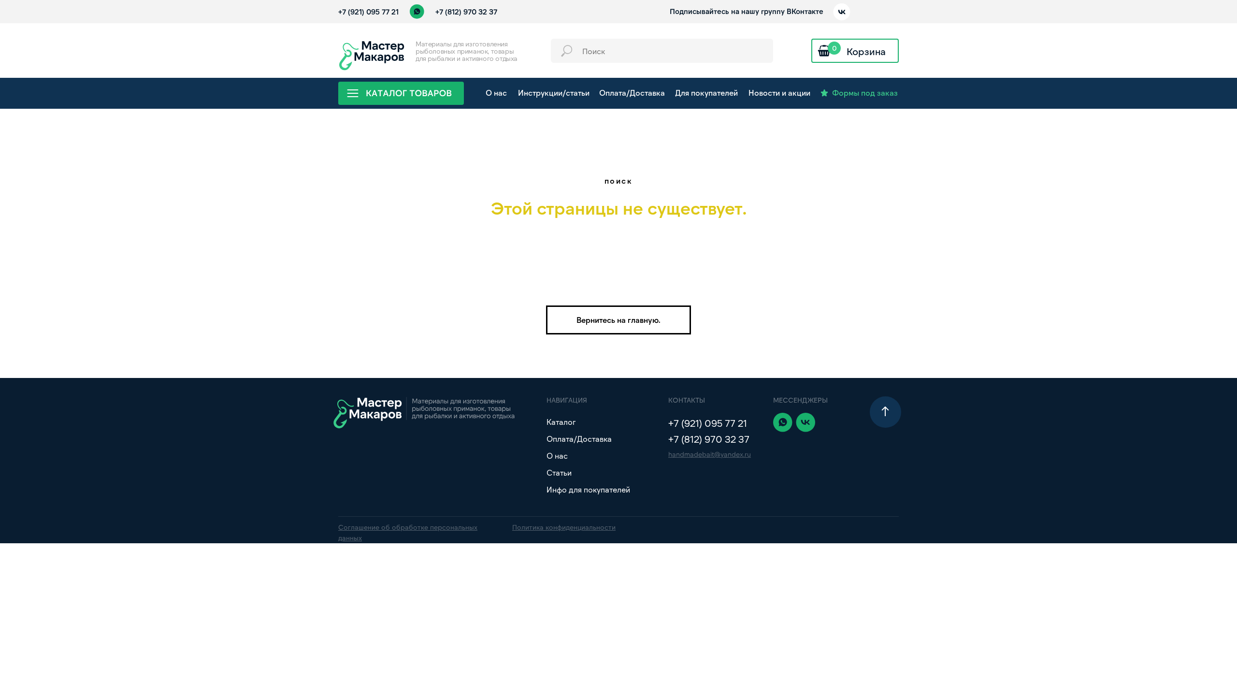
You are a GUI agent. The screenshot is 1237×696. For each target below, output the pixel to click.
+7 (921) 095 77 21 (368, 11)
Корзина (866, 51)
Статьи (559, 472)
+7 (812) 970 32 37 (466, 11)
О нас (557, 455)
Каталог (561, 421)
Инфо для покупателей (588, 489)
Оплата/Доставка (579, 438)
